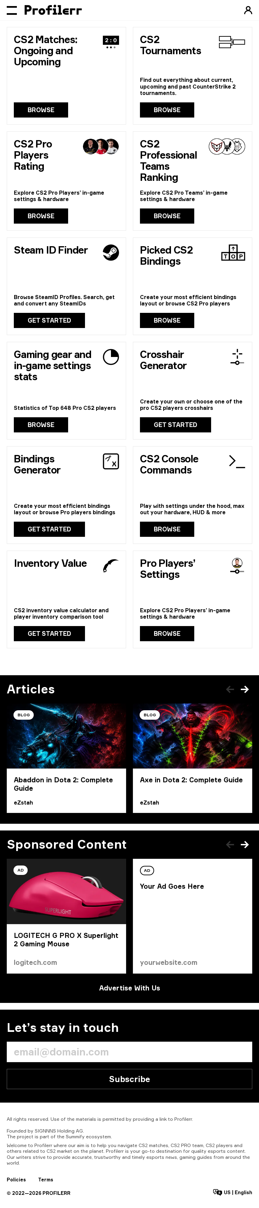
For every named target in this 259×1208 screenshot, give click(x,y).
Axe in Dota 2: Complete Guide (191, 780)
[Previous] (230, 689)
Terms (45, 1179)
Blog (24, 714)
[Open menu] (11, 10)
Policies (16, 1179)
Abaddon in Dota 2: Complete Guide (63, 784)
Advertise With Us (129, 988)
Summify (75, 1136)
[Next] (244, 689)
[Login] (248, 10)
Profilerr (183, 1119)
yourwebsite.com (169, 962)
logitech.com (35, 962)
